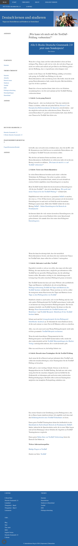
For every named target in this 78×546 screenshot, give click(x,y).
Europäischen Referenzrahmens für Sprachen (44, 108)
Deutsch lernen (8, 80)
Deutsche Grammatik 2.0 (12, 6)
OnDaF (61, 196)
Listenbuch (8, 503)
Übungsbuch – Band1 (10, 505)
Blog (4, 2)
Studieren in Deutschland (47, 503)
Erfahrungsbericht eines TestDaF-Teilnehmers (47, 417)
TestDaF (43, 454)
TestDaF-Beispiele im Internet (52, 331)
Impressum (44, 543)
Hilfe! (37, 2)
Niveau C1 (63, 105)
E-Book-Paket (8, 498)
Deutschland (7, 95)
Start (14, 2)
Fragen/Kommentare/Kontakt (12, 147)
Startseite (6, 65)
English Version (51, 2)
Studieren (6, 83)
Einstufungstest (34, 221)
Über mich (25, 2)
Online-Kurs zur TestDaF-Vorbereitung (50, 437)
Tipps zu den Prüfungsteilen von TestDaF (42, 295)
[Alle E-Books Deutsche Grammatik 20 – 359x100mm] (51, 54)
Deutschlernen (45, 500)
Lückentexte (8, 510)
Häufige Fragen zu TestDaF (38, 449)
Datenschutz (51, 543)
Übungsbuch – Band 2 (11, 508)
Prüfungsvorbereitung (10, 90)
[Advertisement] (51, 132)
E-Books (29, 6)
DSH (5, 88)
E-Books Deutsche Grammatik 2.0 (13, 135)
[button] (4, 542)
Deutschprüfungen (9, 93)
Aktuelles (6, 78)
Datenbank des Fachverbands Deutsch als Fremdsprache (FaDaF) (50, 425)
